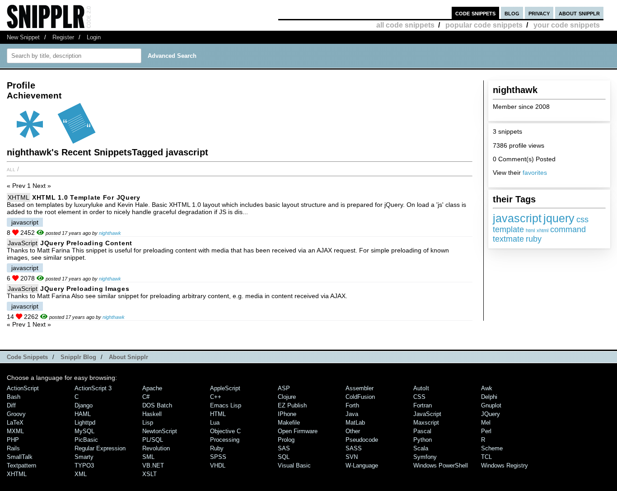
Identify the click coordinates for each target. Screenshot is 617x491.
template (508, 229)
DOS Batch (157, 405)
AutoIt (421, 388)
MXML (15, 431)
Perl (486, 431)
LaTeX (15, 422)
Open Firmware (298, 431)
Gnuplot (491, 405)
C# (146, 396)
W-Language (362, 465)
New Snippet (23, 37)
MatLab (355, 422)
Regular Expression (100, 448)
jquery (559, 218)
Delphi (489, 396)
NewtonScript (159, 431)
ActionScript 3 (93, 388)
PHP (13, 439)
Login (94, 37)
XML (81, 474)
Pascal (422, 431)
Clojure (287, 396)
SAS (284, 448)
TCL (486, 457)
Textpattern (21, 465)
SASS (354, 448)
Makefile (289, 422)
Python (422, 439)
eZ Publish (292, 405)
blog (512, 13)
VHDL (217, 465)
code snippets (475, 13)
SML (148, 457)
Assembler (360, 388)
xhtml (542, 230)
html (530, 230)
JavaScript (22, 243)
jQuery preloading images (84, 288)
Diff (11, 405)
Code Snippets (27, 357)
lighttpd (85, 422)
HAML (83, 414)
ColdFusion (360, 396)
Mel (486, 422)
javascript (517, 218)
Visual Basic (294, 465)
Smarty (84, 457)
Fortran (422, 405)
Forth (352, 405)
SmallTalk (20, 457)
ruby (534, 238)
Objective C (225, 431)
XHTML (18, 197)
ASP (284, 388)
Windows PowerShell (440, 465)
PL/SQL (152, 439)
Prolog (286, 439)
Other (353, 431)
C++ (215, 396)
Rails (13, 448)
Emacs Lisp (225, 405)
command (568, 229)
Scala (420, 448)
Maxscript (426, 422)
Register (63, 37)
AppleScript (225, 388)
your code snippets (566, 25)
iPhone (287, 414)
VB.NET (153, 465)
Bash (13, 396)
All (11, 169)
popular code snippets (484, 25)
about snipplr (579, 13)
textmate (508, 238)
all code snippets (405, 25)
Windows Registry (504, 465)
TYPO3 (84, 465)
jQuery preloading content (86, 243)
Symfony (425, 457)
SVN (352, 457)
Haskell (152, 414)
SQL (284, 457)
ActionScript (23, 388)
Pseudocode (362, 439)
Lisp (147, 422)
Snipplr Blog (78, 357)
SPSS (218, 457)
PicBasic (86, 439)
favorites (535, 172)
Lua (215, 422)
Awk (486, 388)
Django (84, 405)
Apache (152, 388)
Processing (224, 439)
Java (352, 414)
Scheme (492, 448)
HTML (218, 414)
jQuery (490, 414)
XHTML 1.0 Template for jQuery (86, 197)
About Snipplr (128, 357)
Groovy (16, 414)
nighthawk (110, 233)
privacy (539, 13)
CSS (419, 396)
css (582, 219)
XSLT (149, 474)
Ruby (217, 448)
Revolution (156, 448)
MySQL (84, 431)
